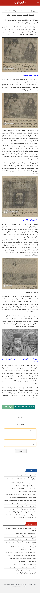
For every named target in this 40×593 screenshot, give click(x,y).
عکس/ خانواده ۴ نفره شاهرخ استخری (26, 506)
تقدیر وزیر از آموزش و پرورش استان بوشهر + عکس (23, 547)
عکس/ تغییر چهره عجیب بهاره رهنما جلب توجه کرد (22, 509)
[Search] (3, 3)
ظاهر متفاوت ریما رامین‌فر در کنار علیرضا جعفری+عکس (22, 503)
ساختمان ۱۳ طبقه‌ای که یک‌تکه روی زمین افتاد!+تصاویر (22, 512)
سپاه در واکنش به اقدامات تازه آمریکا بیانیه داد (24, 570)
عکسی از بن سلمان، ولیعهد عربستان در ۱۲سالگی (23, 488)
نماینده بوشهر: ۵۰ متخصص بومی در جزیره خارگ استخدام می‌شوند (21, 529)
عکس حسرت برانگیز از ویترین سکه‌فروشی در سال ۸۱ (22, 567)
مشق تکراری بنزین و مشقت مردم (27, 550)
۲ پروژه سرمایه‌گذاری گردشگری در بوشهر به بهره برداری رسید (20, 552)
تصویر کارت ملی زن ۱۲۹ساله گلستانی (26, 491)
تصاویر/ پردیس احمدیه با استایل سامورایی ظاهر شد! (22, 497)
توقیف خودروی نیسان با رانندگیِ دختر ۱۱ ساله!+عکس (22, 483)
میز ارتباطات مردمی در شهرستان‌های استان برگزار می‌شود (21, 539)
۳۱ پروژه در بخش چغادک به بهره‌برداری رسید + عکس (22, 555)
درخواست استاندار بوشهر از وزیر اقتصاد (26, 533)
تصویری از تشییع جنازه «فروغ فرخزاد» (26, 486)
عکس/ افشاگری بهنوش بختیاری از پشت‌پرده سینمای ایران (21, 494)
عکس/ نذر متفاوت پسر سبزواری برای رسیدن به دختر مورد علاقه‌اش (21, 479)
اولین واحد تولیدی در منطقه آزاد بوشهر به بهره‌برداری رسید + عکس (20, 543)
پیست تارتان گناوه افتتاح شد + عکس (26, 536)
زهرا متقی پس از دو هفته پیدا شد (27, 561)
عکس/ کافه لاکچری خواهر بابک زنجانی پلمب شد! (23, 558)
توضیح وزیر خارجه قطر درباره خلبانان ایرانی (25, 564)
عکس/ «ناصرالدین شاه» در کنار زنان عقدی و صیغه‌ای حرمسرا (20, 500)
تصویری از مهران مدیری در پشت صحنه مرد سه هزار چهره (21, 515)
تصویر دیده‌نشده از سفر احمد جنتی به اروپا (25, 518)
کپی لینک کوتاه (8, 407)
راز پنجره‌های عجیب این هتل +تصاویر (26, 475)
